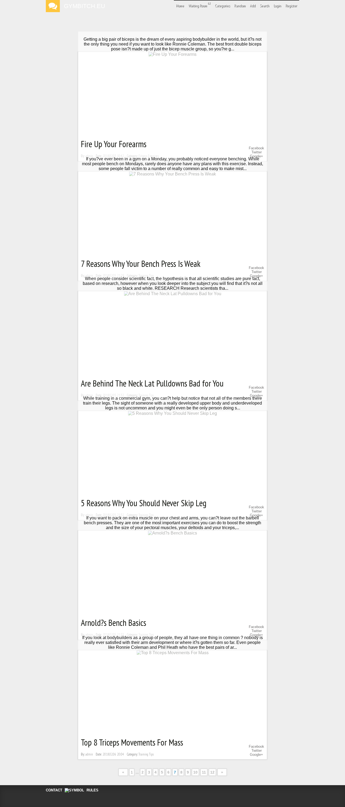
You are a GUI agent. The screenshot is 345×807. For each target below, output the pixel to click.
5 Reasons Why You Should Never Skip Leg (143, 503)
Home (180, 5)
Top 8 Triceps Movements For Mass (132, 742)
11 (204, 772)
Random (240, 5)
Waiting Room (199, 4)
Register (291, 5)
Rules (92, 790)
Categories (222, 5)
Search (264, 5)
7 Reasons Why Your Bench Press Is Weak (141, 263)
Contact (54, 790)
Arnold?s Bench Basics (113, 622)
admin (89, 754)
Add (253, 5)
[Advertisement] (172, 28)
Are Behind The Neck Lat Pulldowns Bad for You (152, 383)
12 (212, 772)
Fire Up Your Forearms (113, 144)
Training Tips (146, 754)
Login (277, 5)
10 (195, 772)
